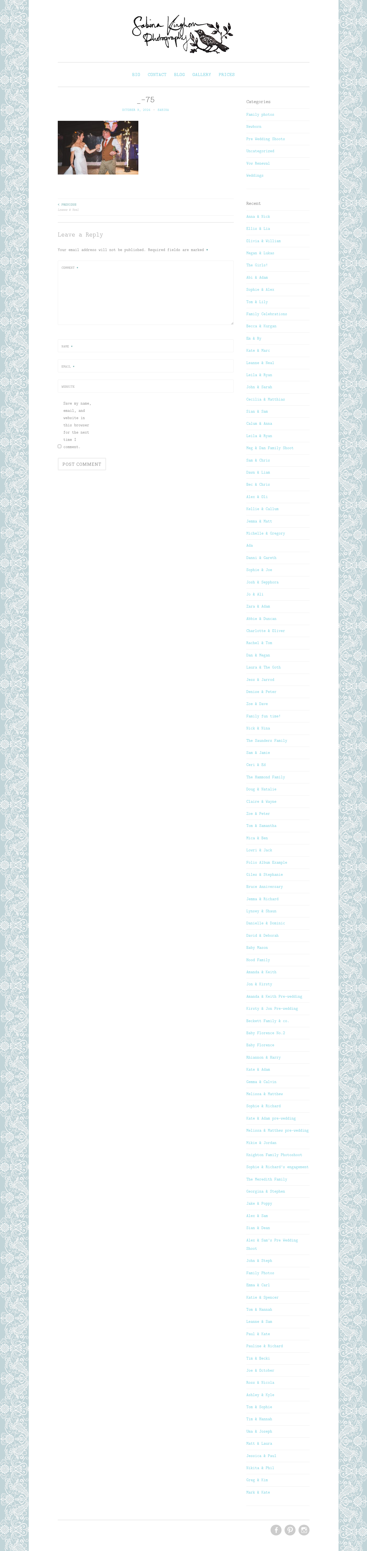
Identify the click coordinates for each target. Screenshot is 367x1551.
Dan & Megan (258, 655)
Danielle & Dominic (265, 923)
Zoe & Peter (258, 813)
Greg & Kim (257, 1480)
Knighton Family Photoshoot (274, 1154)
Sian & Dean (258, 1227)
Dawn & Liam (258, 472)
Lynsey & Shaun (261, 911)
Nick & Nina (258, 728)
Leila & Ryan (259, 374)
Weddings (255, 175)
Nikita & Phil (260, 1467)
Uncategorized (260, 151)
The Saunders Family (266, 740)
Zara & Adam (258, 606)
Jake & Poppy (259, 1203)
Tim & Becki (258, 1358)
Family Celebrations (266, 314)
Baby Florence (260, 1045)
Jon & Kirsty (259, 984)
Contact (157, 74)
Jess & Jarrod (260, 679)
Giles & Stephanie (264, 874)
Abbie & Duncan (261, 618)
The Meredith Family (266, 1179)
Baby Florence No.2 (265, 1033)
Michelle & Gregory (265, 533)
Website (68, 386)
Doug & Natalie (261, 789)
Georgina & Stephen (265, 1191)
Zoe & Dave (257, 703)
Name (67, 346)
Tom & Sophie (259, 1407)
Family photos (260, 114)
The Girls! (257, 265)
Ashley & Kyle (260, 1394)
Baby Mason (257, 947)
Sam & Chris (258, 460)
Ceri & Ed (256, 764)
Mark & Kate (258, 1492)
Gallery (201, 74)
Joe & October (260, 1370)
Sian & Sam (257, 411)
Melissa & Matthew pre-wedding (277, 1130)
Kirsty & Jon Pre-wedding (272, 1008)
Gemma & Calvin (261, 1081)
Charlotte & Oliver (265, 630)
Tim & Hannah (259, 1419)
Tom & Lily (257, 301)
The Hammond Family (265, 777)
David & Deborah (262, 935)
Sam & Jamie (258, 752)
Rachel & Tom (259, 642)
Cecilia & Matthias (265, 399)
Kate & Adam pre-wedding (271, 1118)
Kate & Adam (258, 1069)
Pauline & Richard (264, 1346)
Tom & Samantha (261, 825)
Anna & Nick (258, 216)
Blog (179, 74)
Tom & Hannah (259, 1309)
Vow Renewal (258, 163)
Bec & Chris (258, 484)
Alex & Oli (257, 496)
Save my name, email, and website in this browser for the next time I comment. (77, 425)
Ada (249, 545)
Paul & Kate (258, 1333)
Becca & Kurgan (261, 326)
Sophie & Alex (260, 289)
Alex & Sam (257, 1215)
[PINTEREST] (289, 1530)
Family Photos (260, 1273)
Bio (136, 74)
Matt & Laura (259, 1443)
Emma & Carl (258, 1285)
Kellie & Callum (262, 508)
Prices (227, 74)
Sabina (163, 110)
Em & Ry (253, 338)
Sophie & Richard (263, 1106)
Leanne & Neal (68, 207)
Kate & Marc (258, 350)
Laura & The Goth (263, 667)
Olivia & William (263, 241)
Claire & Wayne (261, 801)
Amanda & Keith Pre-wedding (274, 996)
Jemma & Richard (262, 899)
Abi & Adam (257, 277)
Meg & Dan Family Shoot (270, 448)
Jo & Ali (255, 594)
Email (68, 366)
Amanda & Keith (261, 972)
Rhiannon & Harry (263, 1057)
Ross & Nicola (260, 1382)
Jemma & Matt (259, 521)
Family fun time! (263, 716)
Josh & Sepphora (262, 582)
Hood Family (258, 959)
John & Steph (259, 1260)
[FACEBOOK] (275, 1530)
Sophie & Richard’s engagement (277, 1166)
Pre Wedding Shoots (265, 138)
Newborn (253, 126)
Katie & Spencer (262, 1297)
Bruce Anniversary (264, 886)
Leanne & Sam (259, 1321)
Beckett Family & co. (267, 1020)
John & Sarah (259, 387)
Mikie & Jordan (261, 1142)
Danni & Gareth (261, 557)
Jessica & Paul (261, 1455)
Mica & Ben (257, 838)
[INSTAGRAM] (303, 1530)
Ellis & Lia (258, 228)
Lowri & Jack (259, 850)
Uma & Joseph (259, 1431)
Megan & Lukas (260, 253)
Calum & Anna (259, 423)
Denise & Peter (261, 691)
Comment (70, 268)
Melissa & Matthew (264, 1093)
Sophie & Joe (259, 569)
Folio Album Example (266, 862)
